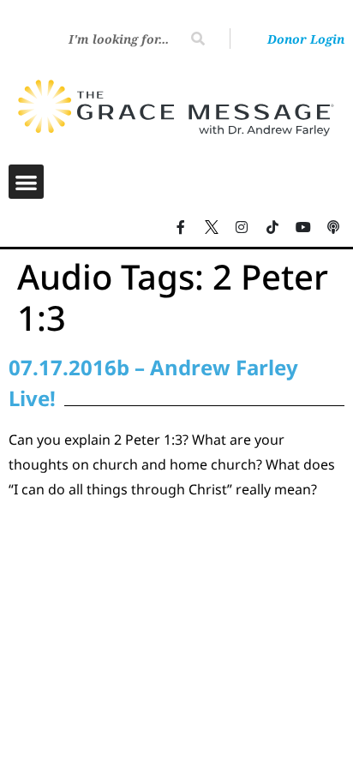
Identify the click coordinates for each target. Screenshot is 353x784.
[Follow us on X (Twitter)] (211, 227)
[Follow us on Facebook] (181, 227)
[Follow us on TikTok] (272, 227)
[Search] (198, 38)
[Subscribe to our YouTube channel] (303, 227)
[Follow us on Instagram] (242, 227)
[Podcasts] (333, 227)
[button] (26, 182)
